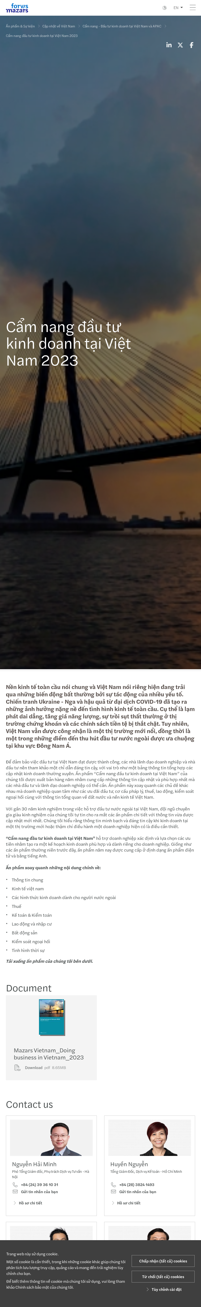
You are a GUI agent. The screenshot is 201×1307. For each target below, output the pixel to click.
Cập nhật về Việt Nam (58, 26)
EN (176, 7)
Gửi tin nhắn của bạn (39, 1191)
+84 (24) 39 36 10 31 (39, 1184)
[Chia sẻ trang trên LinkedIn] (169, 44)
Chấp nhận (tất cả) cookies (163, 1261)
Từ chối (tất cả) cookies (163, 1276)
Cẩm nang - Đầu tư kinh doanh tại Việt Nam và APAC (122, 26)
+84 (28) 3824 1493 (136, 1184)
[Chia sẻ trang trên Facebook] (191, 44)
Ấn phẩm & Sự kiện (20, 26)
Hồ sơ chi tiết (30, 1203)
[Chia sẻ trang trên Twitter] (180, 44)
